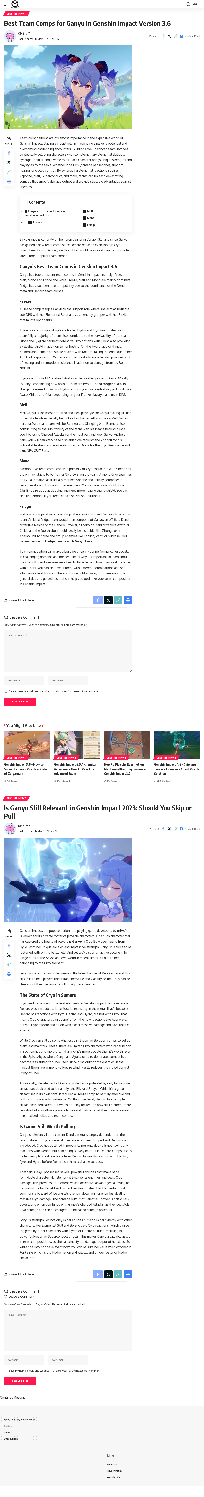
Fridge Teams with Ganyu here (69, 541)
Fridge (91, 225)
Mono (90, 218)
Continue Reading (13, 1397)
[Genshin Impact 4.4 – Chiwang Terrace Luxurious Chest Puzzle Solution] (177, 745)
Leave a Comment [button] (21, 1296)
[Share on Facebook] (163, 36)
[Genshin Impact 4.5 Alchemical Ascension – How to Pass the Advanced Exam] (77, 745)
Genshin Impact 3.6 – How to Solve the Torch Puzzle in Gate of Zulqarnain (25, 768)
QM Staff (24, 33)
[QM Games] (15, 4)
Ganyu (77, 941)
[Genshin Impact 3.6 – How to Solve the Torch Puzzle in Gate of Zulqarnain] (27, 745)
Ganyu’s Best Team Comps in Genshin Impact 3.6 (45, 213)
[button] (7, 4)
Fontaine (26, 1252)
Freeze (37, 222)
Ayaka (76, 1057)
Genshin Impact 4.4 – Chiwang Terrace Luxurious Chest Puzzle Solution (176, 768)
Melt (90, 211)
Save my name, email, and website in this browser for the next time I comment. (55, 691)
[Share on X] (169, 36)
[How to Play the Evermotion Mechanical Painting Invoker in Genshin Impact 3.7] (127, 745)
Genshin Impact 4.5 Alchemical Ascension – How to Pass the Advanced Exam (75, 768)
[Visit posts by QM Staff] (10, 36)
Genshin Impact (16, 14)
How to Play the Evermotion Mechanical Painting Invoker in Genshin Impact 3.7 (125, 768)
